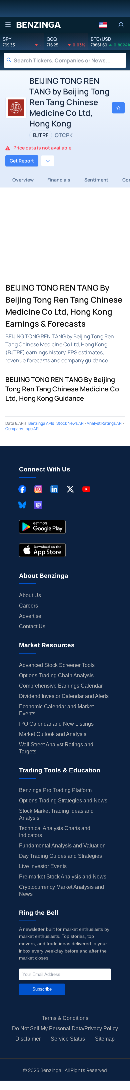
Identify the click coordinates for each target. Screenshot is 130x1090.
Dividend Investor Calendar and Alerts (64, 696)
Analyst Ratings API (104, 423)
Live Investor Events (43, 866)
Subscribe (42, 989)
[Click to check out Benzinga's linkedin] (54, 489)
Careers (28, 606)
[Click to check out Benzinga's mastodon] (38, 505)
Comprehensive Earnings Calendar (61, 686)
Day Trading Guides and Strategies (60, 856)
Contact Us (32, 626)
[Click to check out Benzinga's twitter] (70, 489)
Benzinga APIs (41, 423)
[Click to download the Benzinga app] (42, 526)
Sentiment (96, 179)
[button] (103, 24)
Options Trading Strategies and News (63, 800)
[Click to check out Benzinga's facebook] (22, 489)
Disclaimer (28, 1039)
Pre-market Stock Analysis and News (62, 876)
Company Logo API (22, 428)
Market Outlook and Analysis (52, 734)
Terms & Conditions (65, 1018)
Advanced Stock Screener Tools (57, 665)
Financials (58, 179)
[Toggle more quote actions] (47, 160)
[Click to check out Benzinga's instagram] (38, 489)
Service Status (68, 1039)
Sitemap (105, 1039)
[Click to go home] (38, 25)
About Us (30, 595)
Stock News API (70, 423)
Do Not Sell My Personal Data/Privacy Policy (65, 1028)
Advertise (30, 616)
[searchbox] (70, 60)
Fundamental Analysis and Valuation (62, 845)
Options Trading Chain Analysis (56, 675)
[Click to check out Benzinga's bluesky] (22, 505)
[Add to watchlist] (118, 107)
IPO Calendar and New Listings (56, 724)
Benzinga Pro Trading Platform (55, 790)
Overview (23, 179)
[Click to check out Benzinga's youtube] (86, 489)
